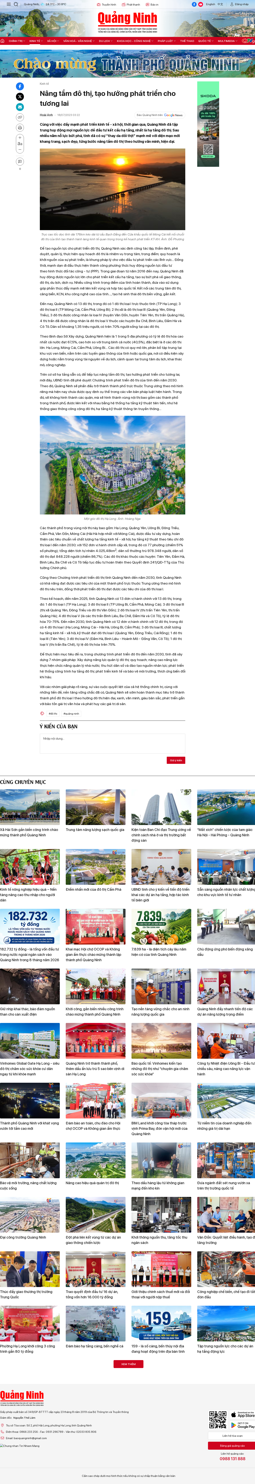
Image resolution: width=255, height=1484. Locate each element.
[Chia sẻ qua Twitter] (20, 97)
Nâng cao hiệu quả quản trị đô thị (92, 1183)
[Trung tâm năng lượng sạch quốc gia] (96, 807)
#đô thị (53, 713)
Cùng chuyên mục (23, 781)
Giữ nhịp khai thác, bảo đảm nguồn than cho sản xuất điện (27, 1011)
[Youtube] (200, 4)
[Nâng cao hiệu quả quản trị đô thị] (96, 1160)
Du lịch (104, 40)
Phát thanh (133, 4)
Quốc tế (204, 40)
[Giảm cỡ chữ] (20, 149)
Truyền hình (109, 4)
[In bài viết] (20, 128)
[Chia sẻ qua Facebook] (20, 86)
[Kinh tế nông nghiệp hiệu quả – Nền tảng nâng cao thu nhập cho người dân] (30, 867)
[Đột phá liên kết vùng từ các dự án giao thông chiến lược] (96, 1215)
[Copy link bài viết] (20, 117)
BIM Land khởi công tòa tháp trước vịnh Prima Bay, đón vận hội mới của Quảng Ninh (159, 1128)
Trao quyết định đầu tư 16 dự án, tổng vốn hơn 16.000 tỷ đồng (92, 1294)
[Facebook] (194, 4)
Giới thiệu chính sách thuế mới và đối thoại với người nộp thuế (160, 1294)
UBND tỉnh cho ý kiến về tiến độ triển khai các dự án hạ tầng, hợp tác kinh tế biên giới (160, 894)
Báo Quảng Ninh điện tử (127, 22)
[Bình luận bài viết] (20, 162)
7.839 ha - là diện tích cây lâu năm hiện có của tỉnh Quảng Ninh (158, 952)
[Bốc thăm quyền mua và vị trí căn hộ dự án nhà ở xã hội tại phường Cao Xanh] (161, 1443)
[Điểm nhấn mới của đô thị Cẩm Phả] (96, 867)
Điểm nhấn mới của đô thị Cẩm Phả (93, 889)
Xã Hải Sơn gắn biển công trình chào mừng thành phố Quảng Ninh (29, 832)
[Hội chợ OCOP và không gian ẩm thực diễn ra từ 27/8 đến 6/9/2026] (96, 1443)
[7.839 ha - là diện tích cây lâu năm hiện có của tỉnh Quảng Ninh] (161, 927)
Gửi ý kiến (176, 760)
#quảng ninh (71, 713)
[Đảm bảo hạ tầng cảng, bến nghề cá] (96, 1323)
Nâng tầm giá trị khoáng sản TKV (223, 1466)
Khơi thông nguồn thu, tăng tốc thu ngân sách (159, 1240)
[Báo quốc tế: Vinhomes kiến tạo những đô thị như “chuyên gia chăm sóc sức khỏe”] (161, 1041)
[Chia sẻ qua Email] (20, 107)
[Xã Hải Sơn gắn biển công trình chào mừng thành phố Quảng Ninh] (30, 807)
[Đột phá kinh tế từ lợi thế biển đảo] (96, 1378)
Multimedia (226, 40)
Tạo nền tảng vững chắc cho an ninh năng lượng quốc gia (160, 1011)
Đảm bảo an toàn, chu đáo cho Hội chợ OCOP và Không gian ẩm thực (93, 1126)
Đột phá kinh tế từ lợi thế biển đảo (93, 1400)
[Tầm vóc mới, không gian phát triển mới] (30, 1443)
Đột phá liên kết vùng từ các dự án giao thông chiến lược (93, 1240)
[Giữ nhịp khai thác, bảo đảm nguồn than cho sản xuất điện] (30, 986)
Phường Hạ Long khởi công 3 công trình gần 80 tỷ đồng (27, 1349)
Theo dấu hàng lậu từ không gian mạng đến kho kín (157, 1185)
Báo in (154, 4)
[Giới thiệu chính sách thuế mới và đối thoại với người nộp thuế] (161, 1269)
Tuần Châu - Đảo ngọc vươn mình (26, 1400)
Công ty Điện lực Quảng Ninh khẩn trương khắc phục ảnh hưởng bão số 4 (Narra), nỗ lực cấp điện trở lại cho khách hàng (160, 1408)
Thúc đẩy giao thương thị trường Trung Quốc (26, 1294)
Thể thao (187, 40)
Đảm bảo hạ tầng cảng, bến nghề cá (94, 1346)
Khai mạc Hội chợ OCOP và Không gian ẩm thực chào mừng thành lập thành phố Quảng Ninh (93, 954)
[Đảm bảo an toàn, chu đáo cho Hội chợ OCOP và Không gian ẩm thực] (96, 1100)
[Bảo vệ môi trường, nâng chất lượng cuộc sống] (30, 1160)
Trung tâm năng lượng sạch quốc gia (95, 830)
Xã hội (51, 40)
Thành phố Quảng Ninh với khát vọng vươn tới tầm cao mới (29, 1126)
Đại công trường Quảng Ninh (23, 1237)
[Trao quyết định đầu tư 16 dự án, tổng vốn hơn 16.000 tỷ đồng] (96, 1269)
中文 (220, 4)
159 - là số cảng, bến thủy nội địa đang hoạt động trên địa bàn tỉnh (158, 1349)
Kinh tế (34, 40)
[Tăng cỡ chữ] (20, 137)
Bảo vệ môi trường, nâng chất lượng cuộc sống (28, 1185)
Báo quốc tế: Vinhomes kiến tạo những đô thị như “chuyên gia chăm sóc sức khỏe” (159, 1068)
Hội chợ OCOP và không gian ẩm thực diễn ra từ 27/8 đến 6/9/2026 (93, 1468)
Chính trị (15, 40)
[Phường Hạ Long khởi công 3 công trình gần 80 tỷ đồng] (30, 1323)
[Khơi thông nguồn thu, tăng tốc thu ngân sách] (161, 1215)
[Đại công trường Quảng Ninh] (30, 1215)
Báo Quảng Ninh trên (150, 115)
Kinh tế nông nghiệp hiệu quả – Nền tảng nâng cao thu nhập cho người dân (28, 894)
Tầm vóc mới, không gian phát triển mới (27, 1468)
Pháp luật (165, 40)
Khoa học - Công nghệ (134, 40)
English (210, 4)
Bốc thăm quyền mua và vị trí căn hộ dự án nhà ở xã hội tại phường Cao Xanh (160, 1471)
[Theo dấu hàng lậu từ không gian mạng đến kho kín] (161, 1160)
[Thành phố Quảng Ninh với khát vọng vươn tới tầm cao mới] (30, 1100)
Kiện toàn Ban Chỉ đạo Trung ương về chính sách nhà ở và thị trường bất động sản (161, 835)
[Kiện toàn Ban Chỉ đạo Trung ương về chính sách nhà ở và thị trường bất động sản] (161, 807)
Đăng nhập (242, 4)
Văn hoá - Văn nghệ (77, 40)
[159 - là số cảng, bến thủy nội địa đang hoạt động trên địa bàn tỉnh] (161, 1323)
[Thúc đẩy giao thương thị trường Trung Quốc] (30, 1269)
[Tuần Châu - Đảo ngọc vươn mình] (30, 1378)
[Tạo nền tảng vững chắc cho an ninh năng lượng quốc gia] (161, 986)
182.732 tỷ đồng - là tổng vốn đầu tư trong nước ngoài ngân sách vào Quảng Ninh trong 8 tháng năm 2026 (29, 954)
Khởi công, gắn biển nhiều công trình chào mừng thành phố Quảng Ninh (95, 1011)
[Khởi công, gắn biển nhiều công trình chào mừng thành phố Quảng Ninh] (96, 986)
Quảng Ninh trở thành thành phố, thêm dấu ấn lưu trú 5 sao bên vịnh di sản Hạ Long (95, 1068)
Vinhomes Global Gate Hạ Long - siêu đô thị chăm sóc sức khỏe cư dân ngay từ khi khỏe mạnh (29, 1068)
